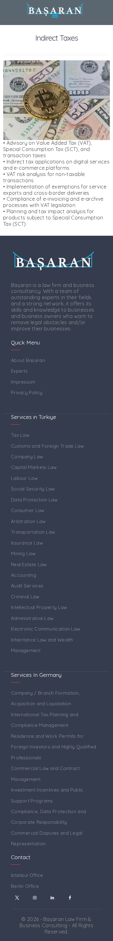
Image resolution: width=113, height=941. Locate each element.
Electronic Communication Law (45, 629)
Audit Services (27, 586)
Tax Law (20, 435)
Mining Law (23, 553)
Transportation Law (33, 532)
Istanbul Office (27, 875)
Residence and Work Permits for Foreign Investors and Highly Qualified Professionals (53, 747)
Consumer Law (28, 510)
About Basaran (28, 360)
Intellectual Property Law (39, 607)
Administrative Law (32, 618)
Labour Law (24, 478)
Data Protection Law (34, 500)
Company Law (27, 457)
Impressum (23, 382)
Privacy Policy (26, 392)
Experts (19, 371)
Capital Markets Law (34, 467)
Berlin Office (25, 886)
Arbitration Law (28, 521)
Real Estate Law (29, 564)
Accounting (23, 575)
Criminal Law (25, 597)
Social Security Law (33, 489)
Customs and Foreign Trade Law (47, 446)
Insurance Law (27, 543)
